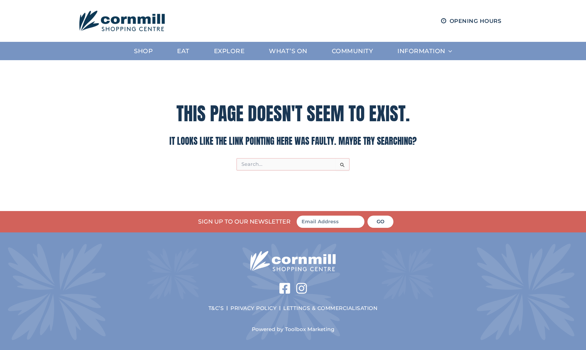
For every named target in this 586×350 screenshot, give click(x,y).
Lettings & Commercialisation (330, 308)
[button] (448, 51)
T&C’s (216, 308)
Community (352, 51)
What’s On (288, 51)
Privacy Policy (253, 308)
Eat (183, 51)
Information (421, 51)
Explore (229, 51)
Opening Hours (475, 21)
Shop (143, 51)
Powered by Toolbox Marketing (293, 329)
